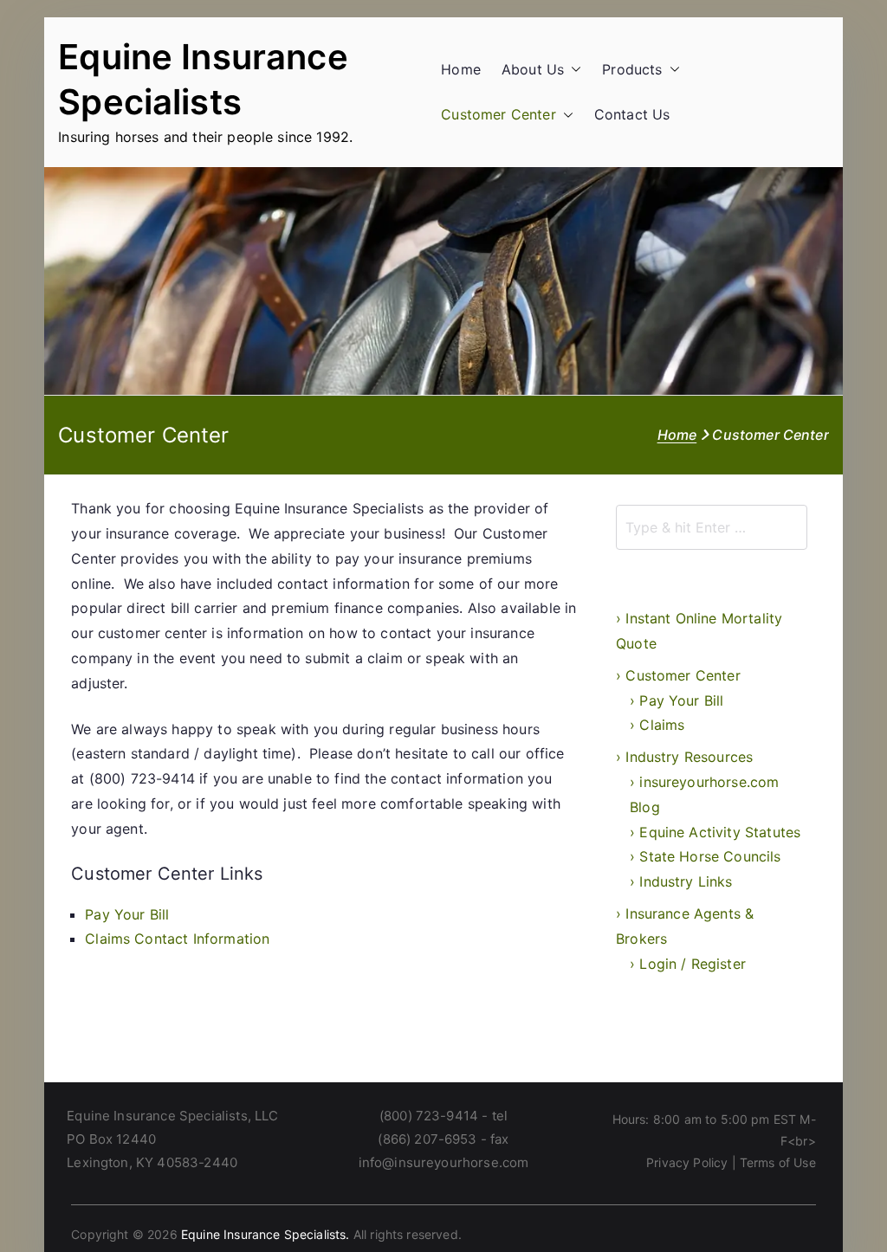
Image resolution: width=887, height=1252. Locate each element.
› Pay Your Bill (676, 700)
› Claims (657, 724)
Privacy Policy (687, 1162)
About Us (533, 69)
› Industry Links (681, 881)
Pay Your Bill (127, 914)
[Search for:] (711, 527)
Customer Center (498, 114)
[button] (572, 69)
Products (632, 69)
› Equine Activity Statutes (715, 832)
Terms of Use (778, 1162)
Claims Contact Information (177, 938)
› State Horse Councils (705, 856)
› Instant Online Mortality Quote (699, 631)
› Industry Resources (684, 756)
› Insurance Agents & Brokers (685, 926)
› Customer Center (678, 675)
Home (461, 69)
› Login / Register (688, 963)
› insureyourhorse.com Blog (704, 794)
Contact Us (632, 114)
